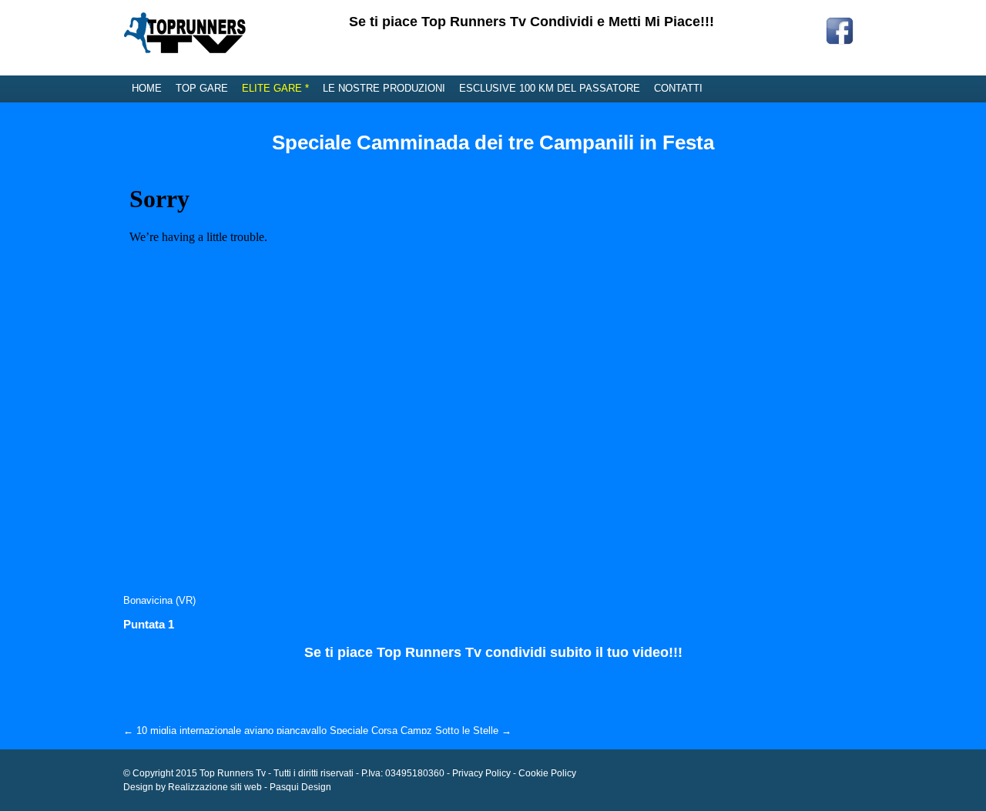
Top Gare (202, 88)
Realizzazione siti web (215, 787)
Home (147, 88)
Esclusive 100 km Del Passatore (549, 88)
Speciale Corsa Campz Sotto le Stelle (420, 730)
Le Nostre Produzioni (384, 88)
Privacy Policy (481, 773)
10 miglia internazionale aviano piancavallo (225, 730)
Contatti (678, 88)
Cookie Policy (547, 773)
